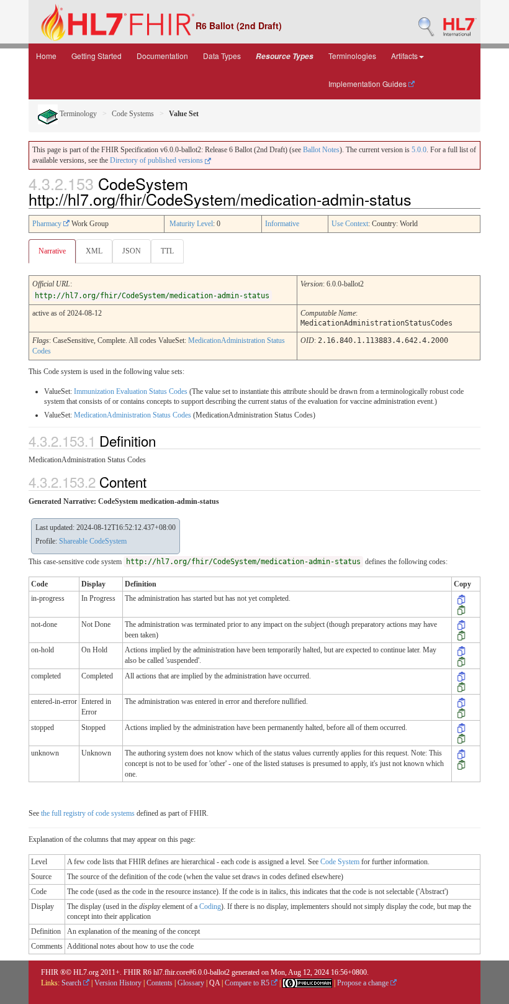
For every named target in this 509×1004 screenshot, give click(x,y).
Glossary (191, 983)
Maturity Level (191, 223)
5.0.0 (419, 149)
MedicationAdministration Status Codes (132, 415)
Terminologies (352, 55)
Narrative (52, 251)
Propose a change (363, 983)
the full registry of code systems (88, 813)
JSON (131, 251)
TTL (167, 251)
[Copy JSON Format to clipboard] (461, 609)
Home (46, 55)
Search (72, 983)
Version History (118, 983)
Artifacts (404, 55)
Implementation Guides (368, 83)
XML (94, 251)
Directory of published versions (157, 160)
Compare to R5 (248, 983)
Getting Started (96, 55)
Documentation (162, 55)
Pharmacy (47, 223)
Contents (159, 983)
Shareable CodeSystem (93, 541)
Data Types (222, 55)
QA (214, 983)
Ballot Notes (321, 149)
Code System (339, 861)
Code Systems (133, 113)
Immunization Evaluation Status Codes (130, 391)
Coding (210, 906)
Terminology (77, 113)
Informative (282, 223)
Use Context (349, 223)
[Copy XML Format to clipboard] (461, 598)
